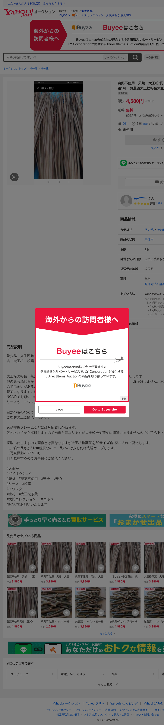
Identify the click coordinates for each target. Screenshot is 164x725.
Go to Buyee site (104, 409)
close (59, 409)
